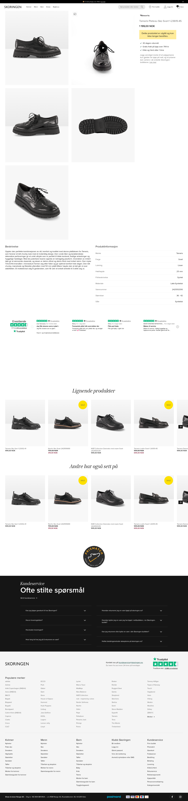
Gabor (43, 688)
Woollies (150, 706)
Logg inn (115, 747)
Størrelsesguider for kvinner (15, 775)
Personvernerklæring (155, 782)
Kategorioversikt (153, 785)
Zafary (149, 709)
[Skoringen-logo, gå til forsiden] (12, 7)
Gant (42, 692)
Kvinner (28, 7)
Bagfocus (56, 7)
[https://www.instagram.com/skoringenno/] (180, 796)
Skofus (114, 702)
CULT (7, 726)
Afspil (103, 47)
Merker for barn (82, 778)
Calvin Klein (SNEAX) (13, 713)
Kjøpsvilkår (151, 778)
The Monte (116, 723)
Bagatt (7, 699)
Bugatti (8, 706)
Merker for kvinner (12, 771)
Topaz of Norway (153, 685)
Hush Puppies (46, 706)
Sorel (114, 706)
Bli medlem (116, 743)
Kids (78, 771)
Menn (36, 7)
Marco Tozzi (80, 685)
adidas (7, 681)
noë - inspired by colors (85, 699)
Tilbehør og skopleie (13, 768)
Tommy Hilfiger (153, 681)
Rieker (114, 681)
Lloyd (43, 726)
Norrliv (78, 706)
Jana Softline (46, 713)
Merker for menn (47, 768)
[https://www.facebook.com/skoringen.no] (172, 796)
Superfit (115, 713)
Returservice (152, 771)
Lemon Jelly (45, 723)
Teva (113, 719)
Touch (149, 688)
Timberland (116, 726)
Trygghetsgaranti (82, 785)
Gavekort (150, 750)
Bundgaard (9, 709)
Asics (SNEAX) (10, 692)
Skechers (115, 699)
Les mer (103, 2)
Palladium (80, 716)
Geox (43, 695)
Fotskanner (151, 754)
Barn (42, 7)
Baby (78, 768)
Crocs (7, 723)
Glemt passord (117, 750)
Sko (42, 747)
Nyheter (8, 743)
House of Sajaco (47, 699)
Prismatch (151, 747)
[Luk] (183, 1)
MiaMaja (79, 688)
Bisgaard (8, 702)
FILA (42, 685)
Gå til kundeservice (27, 598)
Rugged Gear (117, 688)
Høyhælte (9, 754)
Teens (78, 775)
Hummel (44, 702)
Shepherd (115, 695)
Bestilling (150, 757)
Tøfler (7, 764)
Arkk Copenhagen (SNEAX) (15, 688)
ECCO (43, 681)
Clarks (7, 719)
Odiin (78, 709)
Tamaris (114, 716)
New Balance (81, 692)
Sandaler (8, 761)
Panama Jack (81, 719)
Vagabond (151, 692)
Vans (149, 695)
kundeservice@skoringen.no (131, 662)
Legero (43, 719)
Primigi (78, 723)
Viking (149, 699)
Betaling (150, 761)
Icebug (43, 709)
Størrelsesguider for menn (50, 771)
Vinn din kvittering (119, 754)
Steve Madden (117, 709)
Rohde (114, 685)
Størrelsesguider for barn (85, 782)
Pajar (78, 713)
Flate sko (8, 747)
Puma (78, 726)
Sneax (48, 7)
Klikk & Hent (152, 768)
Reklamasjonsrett (153, 775)
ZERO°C (150, 713)
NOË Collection (82, 695)
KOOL (43, 716)
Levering (150, 764)
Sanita (114, 692)
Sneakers (8, 750)
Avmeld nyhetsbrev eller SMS (123, 757)
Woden (150, 702)
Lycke (78, 681)
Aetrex (7, 685)
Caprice (8, 716)
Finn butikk (151, 743)
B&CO (7, 695)
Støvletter (9, 757)
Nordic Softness (82, 702)
